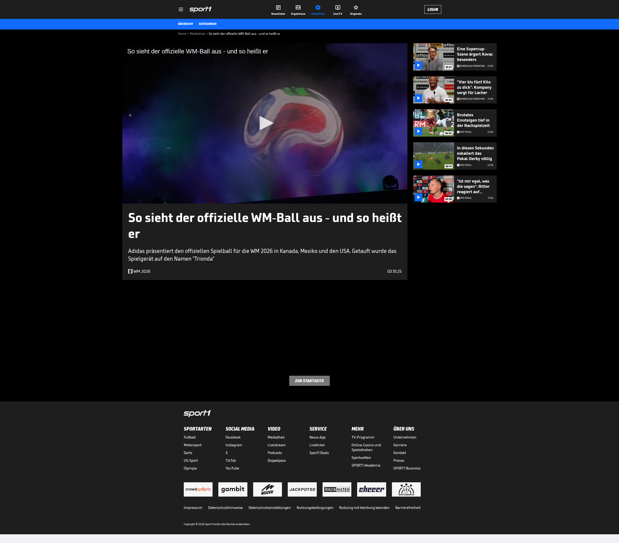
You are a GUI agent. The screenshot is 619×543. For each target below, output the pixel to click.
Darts (188, 452)
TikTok (231, 460)
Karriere (400, 445)
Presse (398, 460)
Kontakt (399, 452)
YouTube (232, 468)
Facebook (233, 437)
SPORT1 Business (406, 468)
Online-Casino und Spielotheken (366, 447)
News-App (317, 437)
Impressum (193, 507)
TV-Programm (363, 437)
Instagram (234, 445)
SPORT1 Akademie (366, 465)
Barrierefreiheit (407, 507)
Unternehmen (404, 437)
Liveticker (317, 445)
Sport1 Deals (319, 452)
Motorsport (192, 445)
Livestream (277, 445)
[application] (264, 123)
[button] (265, 123)
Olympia (190, 468)
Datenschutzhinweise (225, 507)
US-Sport (191, 460)
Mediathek (276, 437)
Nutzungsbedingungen (315, 507)
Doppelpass (277, 460)
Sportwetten (361, 457)
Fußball (190, 437)
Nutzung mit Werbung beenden (364, 507)
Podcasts (275, 452)
